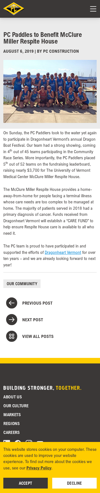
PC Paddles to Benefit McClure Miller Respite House (42, 37)
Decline (74, 483)
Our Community (22, 283)
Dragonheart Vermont (63, 252)
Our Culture (15, 405)
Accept (25, 483)
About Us (12, 397)
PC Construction (61, 51)
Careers (11, 432)
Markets (12, 414)
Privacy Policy (38, 468)
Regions (11, 423)
